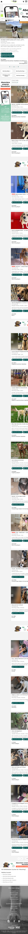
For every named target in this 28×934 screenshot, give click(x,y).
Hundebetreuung (14, 892)
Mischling (15, 82)
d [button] (27, 30)
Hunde (14, 891)
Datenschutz (14, 913)
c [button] (1, 30)
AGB (14, 910)
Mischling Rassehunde (8, 878)
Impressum (14, 911)
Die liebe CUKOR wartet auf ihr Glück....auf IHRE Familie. (13, 39)
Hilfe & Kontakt (14, 908)
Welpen (14, 896)
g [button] (9, 66)
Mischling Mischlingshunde (9, 876)
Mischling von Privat (8, 882)
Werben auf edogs (14, 914)
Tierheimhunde (14, 897)
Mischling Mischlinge (21, 71)
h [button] (18, 66)
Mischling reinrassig (21, 75)
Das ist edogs (14, 906)
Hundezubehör (14, 894)
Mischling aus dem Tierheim (8, 75)
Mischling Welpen (7, 71)
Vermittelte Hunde (14, 899)
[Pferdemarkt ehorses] (11, 928)
